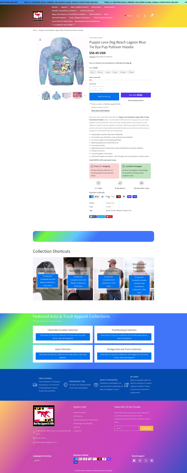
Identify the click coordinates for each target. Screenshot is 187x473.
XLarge (115, 72)
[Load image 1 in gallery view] (46, 95)
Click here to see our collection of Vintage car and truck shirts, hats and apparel (124, 356)
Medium (100, 72)
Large (108, 72)
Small (93, 72)
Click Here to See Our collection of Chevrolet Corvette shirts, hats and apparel (62, 336)
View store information (100, 110)
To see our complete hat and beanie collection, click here (47, 281)
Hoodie (113, 210)
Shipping (92, 57)
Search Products (80, 412)
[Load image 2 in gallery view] (56, 95)
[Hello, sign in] (144, 15)
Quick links (80, 407)
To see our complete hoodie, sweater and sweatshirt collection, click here (139, 285)
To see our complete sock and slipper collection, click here (78, 281)
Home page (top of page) (83, 423)
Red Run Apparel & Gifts (89, 470)
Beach (108, 210)
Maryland (119, 210)
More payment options (135, 100)
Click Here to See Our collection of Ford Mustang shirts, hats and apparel (124, 336)
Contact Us (78, 431)
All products (78, 416)
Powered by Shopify (105, 470)
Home (35, 30)
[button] (55, 7)
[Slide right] (84, 95)
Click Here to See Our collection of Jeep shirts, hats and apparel (62, 356)
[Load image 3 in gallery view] (67, 95)
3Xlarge (132, 72)
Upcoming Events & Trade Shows (86, 420)
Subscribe (146, 428)
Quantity (92, 84)
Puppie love (127, 210)
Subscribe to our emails (127, 407)
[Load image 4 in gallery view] (77, 95)
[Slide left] (38, 95)
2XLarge (123, 72)
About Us (77, 427)
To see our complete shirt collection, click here (108, 281)
